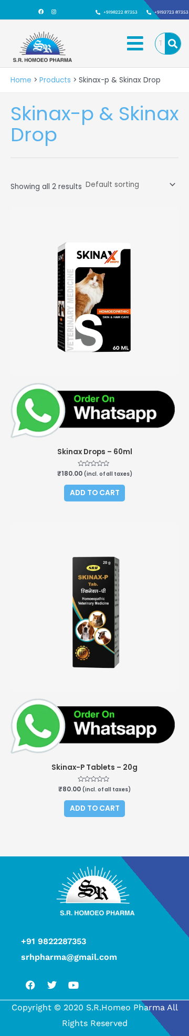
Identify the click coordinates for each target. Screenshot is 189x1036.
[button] (135, 44)
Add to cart (95, 493)
